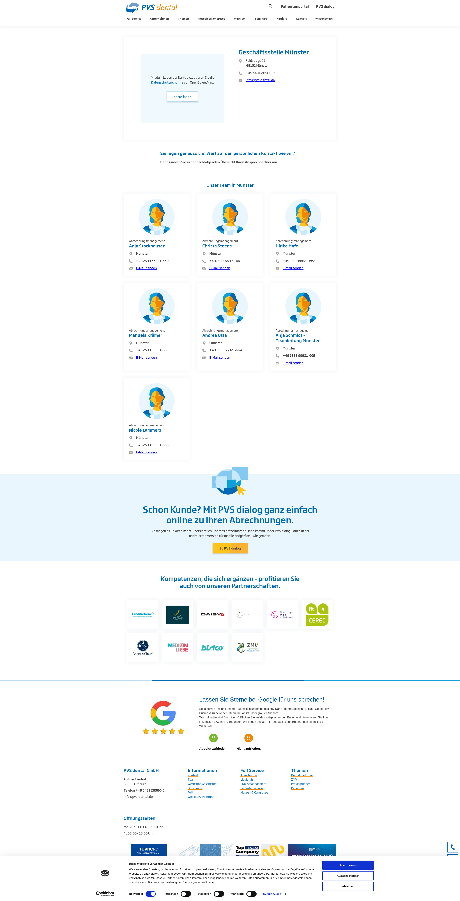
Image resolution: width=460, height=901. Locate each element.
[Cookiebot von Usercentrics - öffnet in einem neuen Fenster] (105, 894)
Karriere (282, 18)
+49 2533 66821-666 (152, 444)
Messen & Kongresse (211, 18)
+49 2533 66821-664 (225, 350)
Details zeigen (272, 893)
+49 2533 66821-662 (299, 260)
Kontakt (301, 18)
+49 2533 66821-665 (299, 355)
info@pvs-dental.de (260, 79)
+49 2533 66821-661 (225, 260)
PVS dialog (325, 6)
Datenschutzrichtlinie (167, 82)
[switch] (186, 894)
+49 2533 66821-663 (152, 350)
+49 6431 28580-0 (260, 72)
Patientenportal (295, 6)
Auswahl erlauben (348, 875)
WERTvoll (240, 18)
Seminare (261, 18)
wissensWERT (324, 18)
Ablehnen (348, 886)
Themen (183, 18)
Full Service (133, 18)
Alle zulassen (348, 865)
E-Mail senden (146, 267)
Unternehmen (159, 18)
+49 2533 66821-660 (152, 260)
